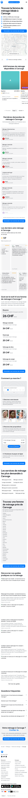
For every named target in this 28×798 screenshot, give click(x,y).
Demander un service (14, 2)
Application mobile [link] (5, 765)
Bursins (4, 555)
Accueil (2, 746)
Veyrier (4, 529)
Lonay (4, 545)
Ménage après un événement (9, 485)
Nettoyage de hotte (6, 479)
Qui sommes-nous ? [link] (5, 780)
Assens (4, 531)
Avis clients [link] (3, 770)
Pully (4, 541)
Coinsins (4, 557)
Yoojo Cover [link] (18, 763)
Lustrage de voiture (18, 482)
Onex (4, 523)
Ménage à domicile (18, 479)
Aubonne (5, 542)
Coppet (4, 560)
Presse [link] (16, 768)
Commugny (5, 558)
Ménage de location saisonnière (9, 487)
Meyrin (4, 521)
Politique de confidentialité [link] (21, 772)
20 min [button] (5, 23)
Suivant (20, 110)
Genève (4, 516)
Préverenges (6, 549)
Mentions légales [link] (19, 774)
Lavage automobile (6, 482)
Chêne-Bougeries (7, 514)
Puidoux (4, 539)
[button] (15, 45)
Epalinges (5, 532)
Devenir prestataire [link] (5, 763)
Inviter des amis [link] (4, 772)
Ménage (8, 746)
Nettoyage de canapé (18, 490)
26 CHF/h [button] (5, 19)
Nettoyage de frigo (20, 493)
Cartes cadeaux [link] (4, 773)
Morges (4, 547)
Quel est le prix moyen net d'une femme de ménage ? (12, 705)
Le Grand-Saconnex (7, 519)
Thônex (4, 524)
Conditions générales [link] (20, 770)
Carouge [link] (24, 746)
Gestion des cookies (19, 776)
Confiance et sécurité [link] (19, 765)
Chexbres (5, 536)
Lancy (4, 518)
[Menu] (26, 2)
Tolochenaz (5, 552)
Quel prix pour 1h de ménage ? (9, 701)
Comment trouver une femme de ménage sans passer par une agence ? (13, 711)
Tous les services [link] (11, 795)
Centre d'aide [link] (18, 761)
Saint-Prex (5, 550)
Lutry (4, 537)
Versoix (4, 527)
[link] (15, 45)
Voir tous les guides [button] (14, 684)
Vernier (4, 526)
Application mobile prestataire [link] (5, 768)
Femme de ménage (16, 746)
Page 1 (14, 110)
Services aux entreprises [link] (20, 767)
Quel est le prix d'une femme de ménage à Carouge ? (12, 696)
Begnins (4, 554)
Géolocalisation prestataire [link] (4, 776)
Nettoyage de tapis (6, 490)
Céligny (4, 513)
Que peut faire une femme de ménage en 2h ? (13, 716)
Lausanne (5, 534)
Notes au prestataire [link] (5, 778)
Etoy (4, 544)
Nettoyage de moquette (7, 493)
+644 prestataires (13, 53)
